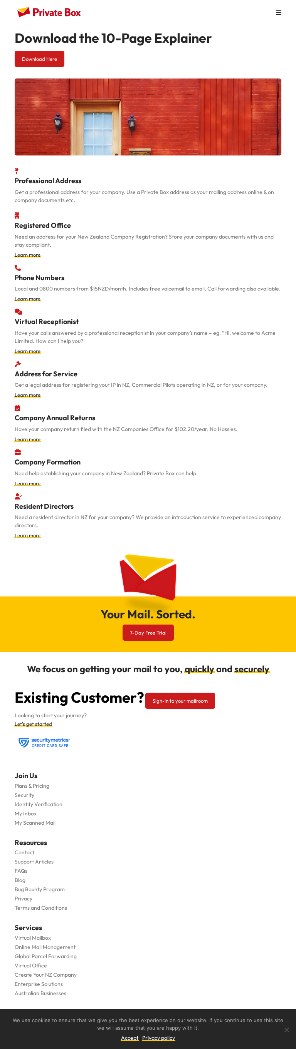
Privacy (23, 898)
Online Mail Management (45, 947)
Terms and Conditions (41, 907)
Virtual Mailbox (33, 937)
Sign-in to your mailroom (180, 701)
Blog (20, 880)
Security (24, 795)
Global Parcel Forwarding (46, 956)
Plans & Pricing (32, 785)
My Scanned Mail (35, 822)
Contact (24, 852)
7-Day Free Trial (148, 633)
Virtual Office (31, 965)
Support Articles (34, 861)
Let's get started (33, 724)
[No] (286, 1030)
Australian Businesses (40, 993)
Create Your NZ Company (46, 974)
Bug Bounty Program (40, 889)
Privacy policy (158, 1037)
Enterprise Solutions (39, 984)
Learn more (27, 255)
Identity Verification (38, 804)
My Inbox (26, 813)
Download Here (39, 59)
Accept (129, 1037)
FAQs (21, 870)
